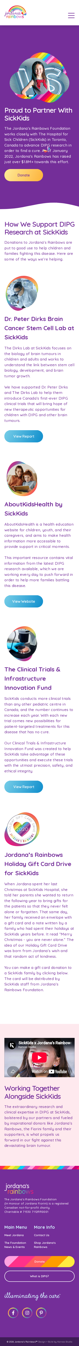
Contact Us (41, 1235)
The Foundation (15, 1242)
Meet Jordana (14, 1235)
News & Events (14, 1247)
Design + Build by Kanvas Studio (55, 1341)
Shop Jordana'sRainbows (45, 1245)
